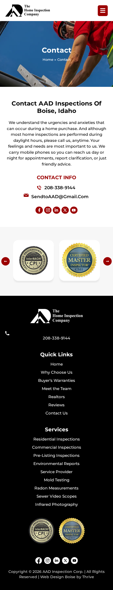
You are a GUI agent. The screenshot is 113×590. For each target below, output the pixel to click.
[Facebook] (38, 560)
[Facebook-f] (39, 210)
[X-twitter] (65, 210)
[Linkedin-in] (56, 210)
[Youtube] (74, 210)
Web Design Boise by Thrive (67, 576)
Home (48, 59)
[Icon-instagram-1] (48, 210)
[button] (5, 261)
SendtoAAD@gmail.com (60, 196)
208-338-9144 (59, 187)
